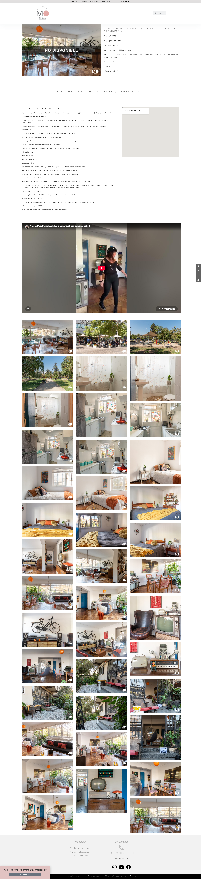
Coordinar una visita (79, 856)
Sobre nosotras (124, 13)
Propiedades (75, 13)
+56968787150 (127, 1)
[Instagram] (114, 867)
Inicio (62, 13)
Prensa (103, 13)
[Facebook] (128, 867)
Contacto (140, 13)
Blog (112, 13)
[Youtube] (121, 867)
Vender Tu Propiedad (79, 848)
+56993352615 (113, 1)
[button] (47, 869)
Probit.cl (133, 876)
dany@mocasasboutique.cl (123, 853)
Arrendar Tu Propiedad (80, 852)
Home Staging (90, 13)
